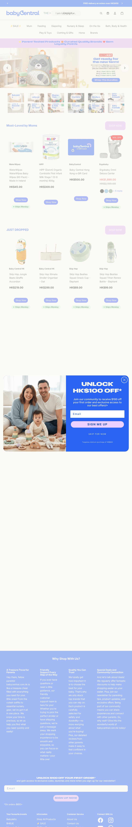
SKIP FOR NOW (97, 434)
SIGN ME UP (97, 424)
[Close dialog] (124, 380)
